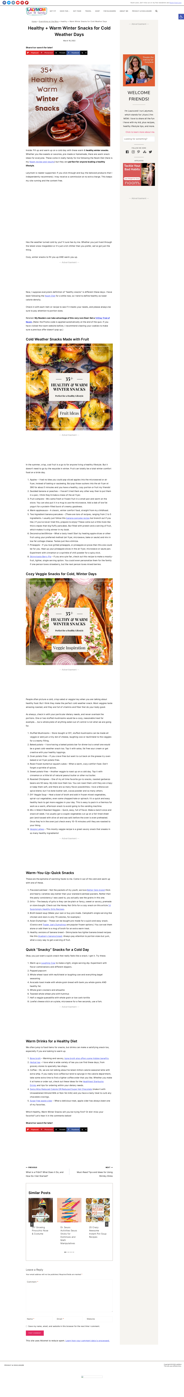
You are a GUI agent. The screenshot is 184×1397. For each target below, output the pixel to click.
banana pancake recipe (78, 518)
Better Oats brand (96, 890)
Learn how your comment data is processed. (87, 1340)
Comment (32, 1282)
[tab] (65, 1252)
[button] (181, 16)
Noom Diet (50, 296)
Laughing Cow (48, 963)
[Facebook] (4, 2)
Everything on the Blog (48, 21)
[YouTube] (18, 2)
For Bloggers (110, 11)
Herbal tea (35, 1062)
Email (60, 1319)
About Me (124, 11)
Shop (97, 11)
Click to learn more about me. (140, 132)
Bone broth (35, 1058)
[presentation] (41, 1210)
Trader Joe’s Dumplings (54, 924)
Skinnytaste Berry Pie (40, 556)
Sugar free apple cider (41, 1101)
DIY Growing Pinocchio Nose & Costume (40, 1230)
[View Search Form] (156, 11)
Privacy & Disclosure (142, 11)
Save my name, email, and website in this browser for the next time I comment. (64, 1326)
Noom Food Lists (175, 3)
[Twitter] (9, 2)
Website (91, 1319)
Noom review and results (41, 162)
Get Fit (53, 11)
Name (30, 1319)
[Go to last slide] (32, 1224)
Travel (88, 11)
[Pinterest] (22, 2)
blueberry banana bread (50, 936)
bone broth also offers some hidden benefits (87, 1058)
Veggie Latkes (37, 829)
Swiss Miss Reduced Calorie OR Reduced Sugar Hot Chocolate (61, 1089)
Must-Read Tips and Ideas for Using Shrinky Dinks (95, 1171)
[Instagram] (13, 2)
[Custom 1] (27, 2)
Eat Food (77, 11)
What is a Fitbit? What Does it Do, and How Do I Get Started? (44, 1171)
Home (34, 21)
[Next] (106, 1224)
